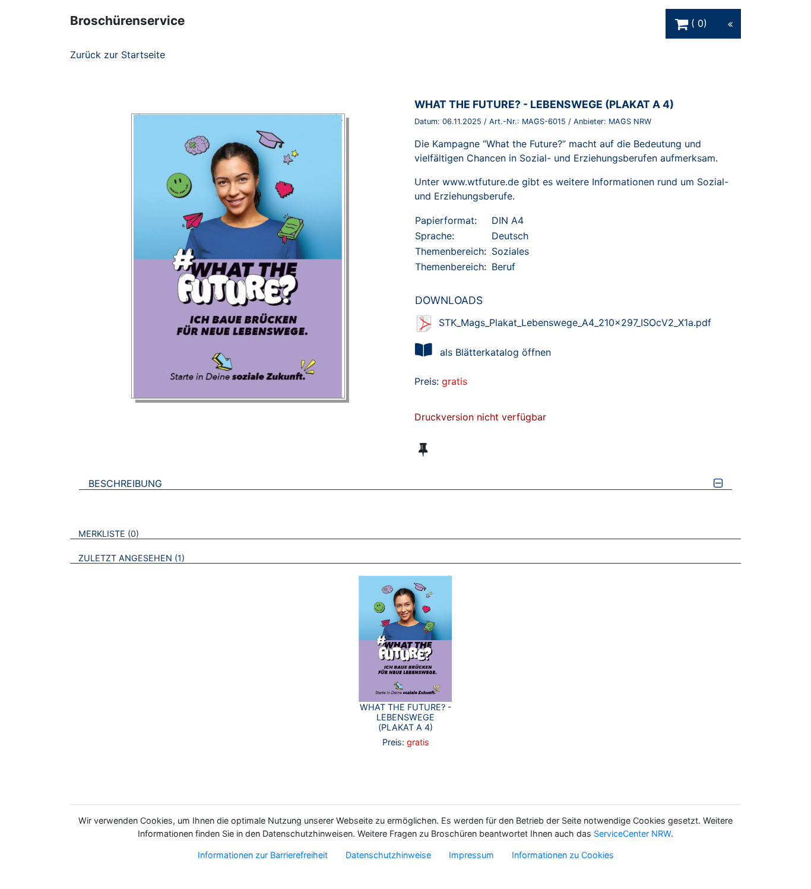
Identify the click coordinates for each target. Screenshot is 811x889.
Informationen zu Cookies (563, 855)
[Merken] (423, 449)
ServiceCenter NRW (632, 833)
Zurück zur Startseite (117, 55)
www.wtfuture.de (480, 182)
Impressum (471, 855)
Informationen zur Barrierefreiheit (263, 855)
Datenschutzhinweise (388, 855)
